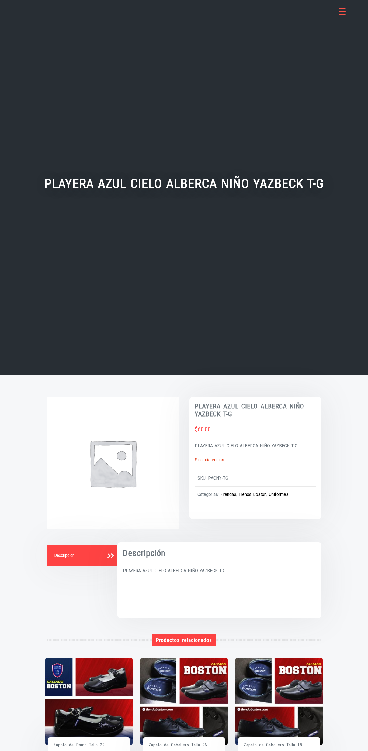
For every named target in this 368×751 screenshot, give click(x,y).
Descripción (64, 555)
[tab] (83, 555)
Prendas (228, 494)
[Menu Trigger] (342, 11)
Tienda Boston (252, 494)
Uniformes (279, 494)
